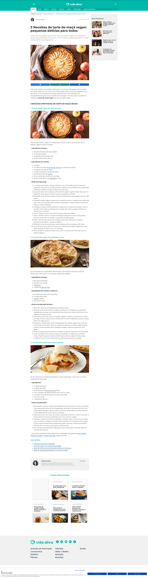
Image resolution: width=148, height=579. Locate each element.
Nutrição (53, 9)
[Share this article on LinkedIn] (79, 84)
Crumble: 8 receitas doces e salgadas (78, 486)
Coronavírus (36, 551)
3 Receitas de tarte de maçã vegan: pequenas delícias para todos (70, 13)
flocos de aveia (50, 390)
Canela (36, 299)
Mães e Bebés (77, 9)
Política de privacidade (80, 570)
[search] (115, 4)
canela (50, 174)
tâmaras (38, 285)
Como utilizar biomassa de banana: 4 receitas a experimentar (78, 509)
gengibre (53, 178)
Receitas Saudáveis (58, 481)
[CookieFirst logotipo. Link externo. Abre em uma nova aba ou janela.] (1, 571)
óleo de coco (45, 287)
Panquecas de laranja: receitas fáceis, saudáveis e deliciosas (40, 509)
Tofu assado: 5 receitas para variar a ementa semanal (59, 509)
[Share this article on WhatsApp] (59, 84)
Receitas (61, 9)
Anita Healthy (81, 433)
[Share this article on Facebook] (40, 84)
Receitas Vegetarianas (49, 13)
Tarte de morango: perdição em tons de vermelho (51, 450)
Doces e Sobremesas (77, 481)
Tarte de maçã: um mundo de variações (47, 446)
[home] (74, 4)
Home (33, 9)
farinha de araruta (54, 167)
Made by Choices (36, 435)
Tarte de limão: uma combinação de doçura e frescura (52, 448)
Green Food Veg (49, 435)
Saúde (39, 9)
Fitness (69, 9)
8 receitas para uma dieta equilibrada (59, 486)
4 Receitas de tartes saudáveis (44, 444)
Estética (46, 9)
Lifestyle (59, 549)
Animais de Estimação (89, 9)
